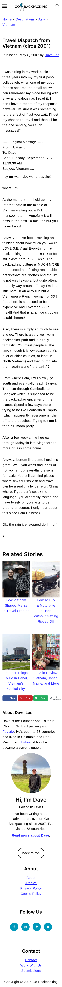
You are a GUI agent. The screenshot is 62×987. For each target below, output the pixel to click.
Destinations (25, 19)
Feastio (8, 731)
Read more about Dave (30, 835)
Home (7, 19)
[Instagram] (25, 927)
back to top (31, 853)
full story (24, 742)
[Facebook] (14, 927)
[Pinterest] (37, 927)
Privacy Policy (31, 888)
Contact (31, 960)
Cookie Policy (31, 894)
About (31, 878)
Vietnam (8, 24)
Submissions (31, 971)
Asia (42, 19)
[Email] (48, 927)
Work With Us (31, 965)
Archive (31, 883)
